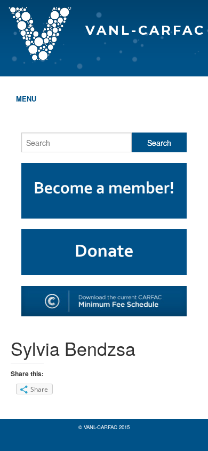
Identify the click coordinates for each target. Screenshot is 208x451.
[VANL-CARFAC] (104, 8)
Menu (26, 99)
